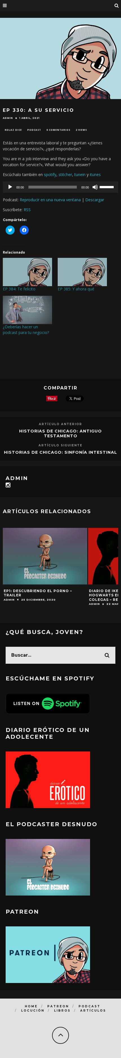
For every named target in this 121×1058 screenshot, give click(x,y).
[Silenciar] (95, 187)
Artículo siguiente (60, 445)
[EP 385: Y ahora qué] (82, 272)
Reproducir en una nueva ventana (50, 199)
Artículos (93, 1010)
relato (13, 361)
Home (31, 1006)
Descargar (94, 199)
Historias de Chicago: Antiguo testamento (60, 433)
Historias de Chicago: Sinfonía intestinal (60, 452)
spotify (50, 174)
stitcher (65, 174)
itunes (95, 174)
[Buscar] (117, 5)
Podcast (34, 129)
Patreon (58, 1006)
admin (8, 118)
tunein (80, 174)
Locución (32, 1010)
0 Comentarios (58, 129)
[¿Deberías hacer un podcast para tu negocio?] (27, 310)
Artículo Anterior (60, 424)
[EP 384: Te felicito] (27, 272)
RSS (27, 209)
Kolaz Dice (13, 129)
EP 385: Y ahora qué (76, 289)
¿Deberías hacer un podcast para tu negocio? (26, 329)
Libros (62, 1010)
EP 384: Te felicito (19, 289)
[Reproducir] (10, 187)
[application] (60, 187)
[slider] (107, 186)
